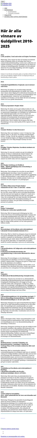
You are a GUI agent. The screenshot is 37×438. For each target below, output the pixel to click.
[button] (13, 436)
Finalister (7, 15)
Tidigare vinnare (13, 13)
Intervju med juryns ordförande (15, 17)
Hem (5, 8)
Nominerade (8, 10)
